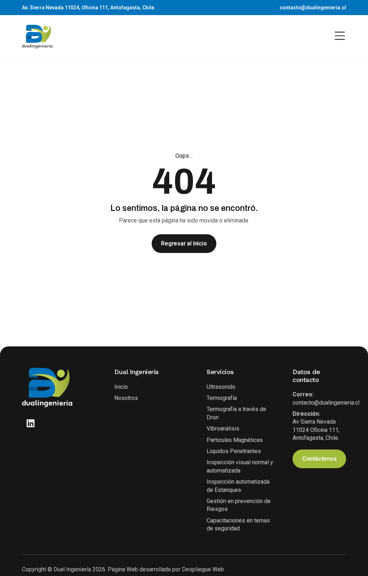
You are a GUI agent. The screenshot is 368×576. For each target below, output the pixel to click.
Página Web (123, 569)
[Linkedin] (31, 423)
